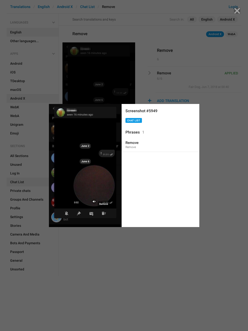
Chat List (133, 120)
